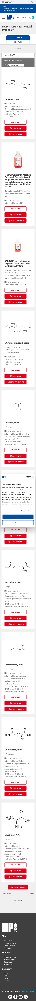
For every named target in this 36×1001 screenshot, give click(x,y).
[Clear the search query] (32, 55)
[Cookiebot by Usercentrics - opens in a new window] (25, 477)
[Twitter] (26, 997)
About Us (7, 973)
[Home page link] (9, 932)
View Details (15, 122)
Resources (18, 42)
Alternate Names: (11, 106)
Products (18, 37)
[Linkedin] (10, 997)
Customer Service (10, 957)
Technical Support (10, 959)
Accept (18, 517)
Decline (18, 523)
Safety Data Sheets (8, 11)
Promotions (8, 948)
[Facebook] (15, 997)
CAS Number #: (10, 111)
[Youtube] (20, 997)
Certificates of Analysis (9, 8)
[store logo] (11, 17)
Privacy (25, 991)
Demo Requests (9, 946)
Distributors (8, 976)
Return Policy (8, 964)
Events (6, 981)
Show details (25, 511)
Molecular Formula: (12, 114)
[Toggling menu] (3, 17)
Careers (6, 978)
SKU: (9, 104)
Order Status (6, 6)
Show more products (18, 887)
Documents (8, 962)
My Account (8, 941)
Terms (31, 991)
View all (31, 894)
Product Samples (10, 943)
